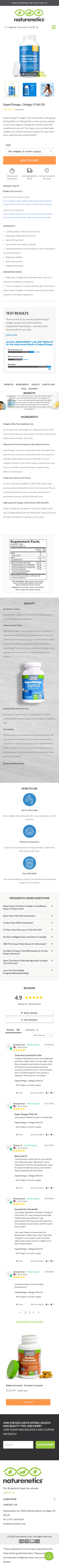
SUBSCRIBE (45, 1445)
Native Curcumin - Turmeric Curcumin (24, 1385)
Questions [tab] (30, 1029)
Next (54, 89)
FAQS (23, 388)
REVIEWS (33, 388)
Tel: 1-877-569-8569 (13, 1519)
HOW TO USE (48, 384)
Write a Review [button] (31, 1013)
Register (12, 27)
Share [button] (20, 1093)
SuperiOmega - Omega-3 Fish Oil (29, 1080)
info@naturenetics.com (14, 1523)
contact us (9, 1492)
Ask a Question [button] (30, 1019)
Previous (5, 89)
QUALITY (35, 384)
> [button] (39, 1312)
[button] (47, 1093)
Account (22, 27)
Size (8, 145)
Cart (31, 27)
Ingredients (22, 384)
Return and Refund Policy (13, 763)
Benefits (8, 384)
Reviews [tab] (10, 1029)
